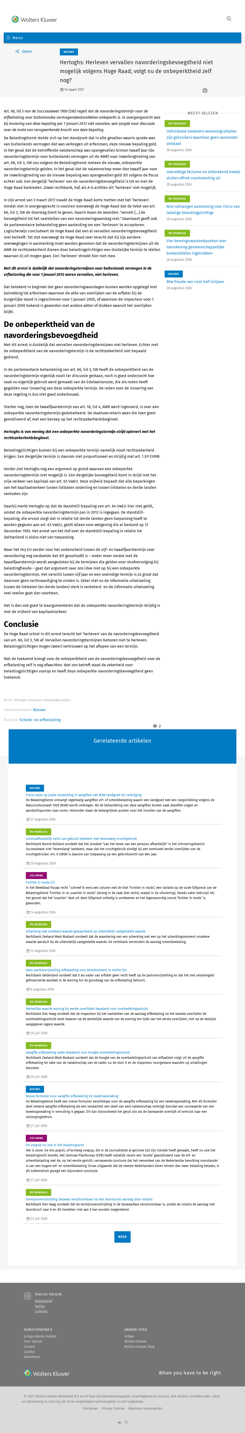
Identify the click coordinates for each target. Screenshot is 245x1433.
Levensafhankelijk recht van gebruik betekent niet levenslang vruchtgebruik (81, 839)
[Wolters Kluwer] (34, 19)
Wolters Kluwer (135, 1341)
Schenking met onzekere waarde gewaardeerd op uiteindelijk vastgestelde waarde (85, 931)
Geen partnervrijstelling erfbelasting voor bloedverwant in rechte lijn (76, 970)
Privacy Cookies (113, 1409)
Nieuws (39, 710)
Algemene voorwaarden (145, 1409)
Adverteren (32, 1357)
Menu (17, 38)
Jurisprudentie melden (40, 1336)
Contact (29, 1347)
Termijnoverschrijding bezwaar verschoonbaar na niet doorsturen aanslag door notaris (89, 1199)
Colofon (29, 1352)
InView (129, 1336)
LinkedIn (41, 1311)
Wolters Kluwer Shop (139, 1347)
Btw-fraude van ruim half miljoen (195, 281)
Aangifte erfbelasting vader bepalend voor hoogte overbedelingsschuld (78, 1053)
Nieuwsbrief (43, 1301)
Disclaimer (90, 1409)
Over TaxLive (33, 1341)
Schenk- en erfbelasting (40, 720)
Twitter (40, 1306)
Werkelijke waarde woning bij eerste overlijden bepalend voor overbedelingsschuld (87, 1009)
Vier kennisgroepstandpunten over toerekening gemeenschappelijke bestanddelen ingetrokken (197, 247)
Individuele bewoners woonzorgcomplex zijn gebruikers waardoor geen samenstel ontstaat (202, 137)
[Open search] (229, 19)
